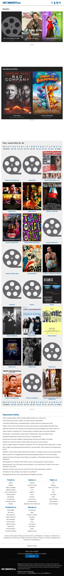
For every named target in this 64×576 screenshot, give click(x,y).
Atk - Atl (26, 149)
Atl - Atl (38, 149)
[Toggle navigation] (60, 3)
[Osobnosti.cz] (11, 3)
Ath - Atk (20, 149)
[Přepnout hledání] (52, 3)
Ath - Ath (13, 149)
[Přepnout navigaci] (54, 3)
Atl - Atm (50, 149)
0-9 (4, 147)
